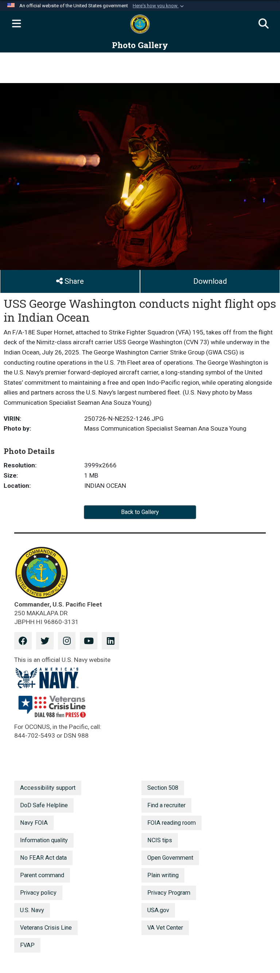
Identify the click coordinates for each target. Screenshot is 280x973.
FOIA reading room (171, 822)
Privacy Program (168, 892)
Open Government (170, 857)
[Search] (263, 24)
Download (210, 281)
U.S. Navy (32, 910)
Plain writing (163, 875)
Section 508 (162, 787)
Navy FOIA (34, 822)
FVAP (27, 945)
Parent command (42, 875)
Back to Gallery (140, 512)
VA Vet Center (165, 927)
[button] (159, 5)
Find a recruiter (166, 805)
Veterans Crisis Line (46, 927)
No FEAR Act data (43, 857)
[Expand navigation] (16, 24)
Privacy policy (38, 892)
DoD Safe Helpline (44, 805)
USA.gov (158, 910)
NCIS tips (159, 840)
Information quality (44, 840)
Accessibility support (47, 787)
